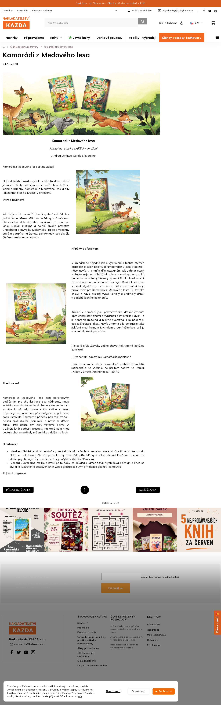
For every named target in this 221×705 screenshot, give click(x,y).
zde (80, 696)
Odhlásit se (153, 639)
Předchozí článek (18, 489)
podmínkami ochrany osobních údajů (160, 577)
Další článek (147, 489)
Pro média (22, 10)
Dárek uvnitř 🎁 (217, 622)
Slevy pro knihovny (88, 648)
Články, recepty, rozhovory (86, 654)
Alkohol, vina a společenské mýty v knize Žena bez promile (126, 638)
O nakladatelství (86, 660)
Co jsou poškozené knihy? (92, 665)
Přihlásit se (115, 588)
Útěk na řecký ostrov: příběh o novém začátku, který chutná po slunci (126, 629)
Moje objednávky (156, 634)
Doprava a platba (42, 10)
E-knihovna (153, 645)
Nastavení (113, 691)
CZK (197, 22)
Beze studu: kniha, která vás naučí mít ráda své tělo (124, 646)
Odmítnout (139, 691)
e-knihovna (171, 22)
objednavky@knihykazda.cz (29, 643)
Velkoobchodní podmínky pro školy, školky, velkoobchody (91, 640)
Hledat (142, 21)
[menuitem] (12, 37)
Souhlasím (165, 691)
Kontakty (8, 10)
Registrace (153, 629)
